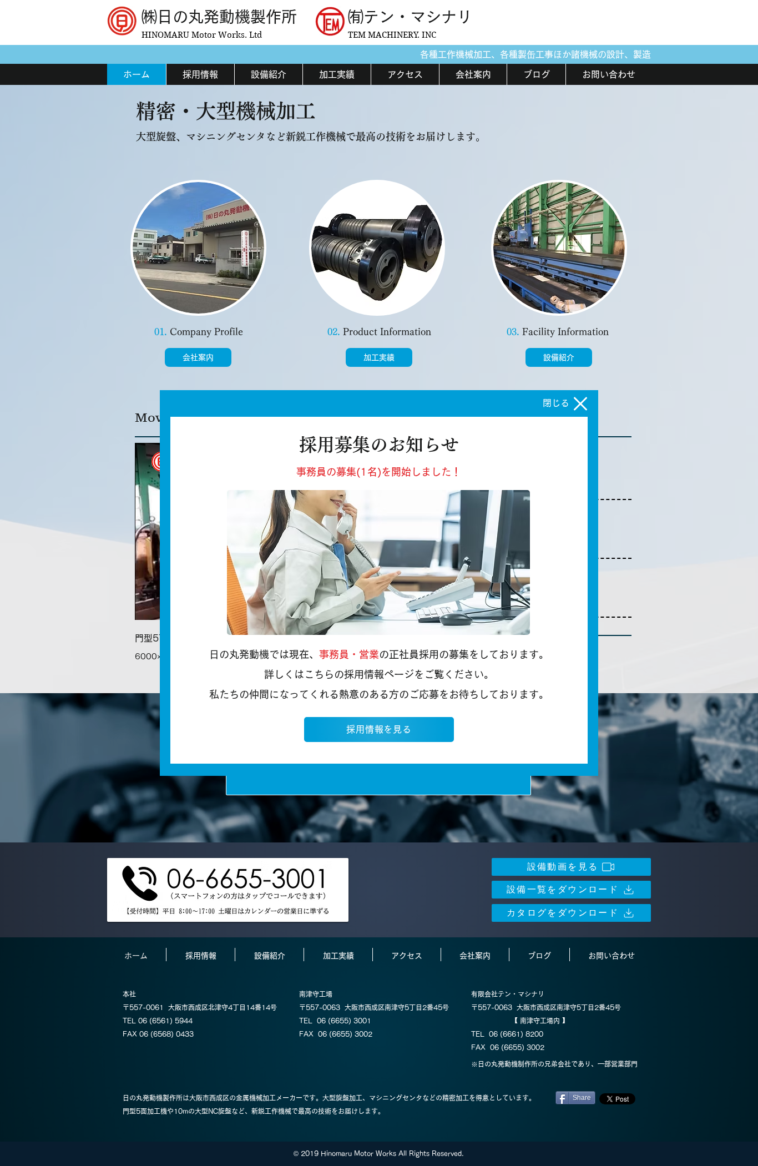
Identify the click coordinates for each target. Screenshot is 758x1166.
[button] (580, 403)
